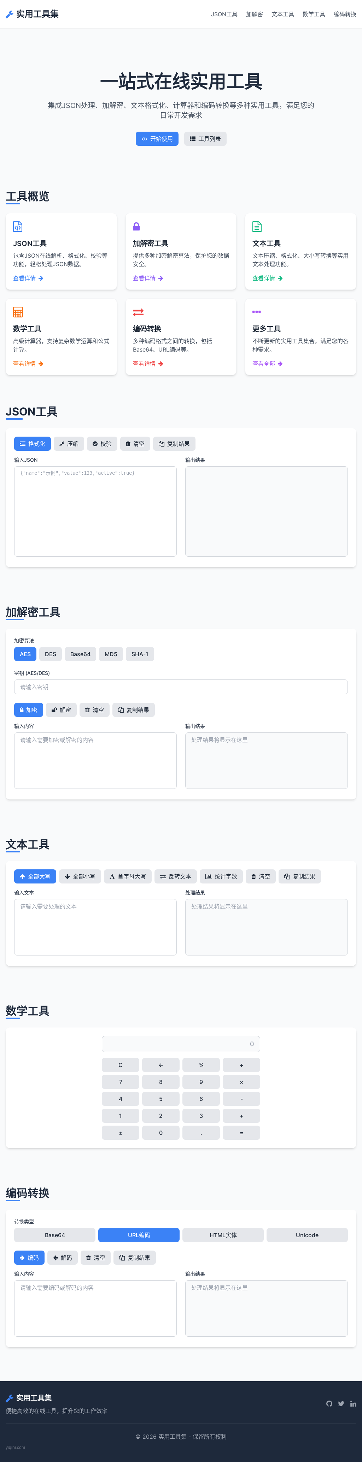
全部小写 (83, 876)
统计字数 (225, 876)
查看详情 (24, 278)
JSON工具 (224, 14)
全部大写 (39, 876)
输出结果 (195, 460)
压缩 (72, 443)
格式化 (36, 443)
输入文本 (24, 892)
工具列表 (209, 138)
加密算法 (24, 640)
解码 (65, 1257)
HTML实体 (223, 1235)
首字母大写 (131, 876)
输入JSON (25, 460)
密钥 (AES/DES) (32, 673)
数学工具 (314, 14)
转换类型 (24, 1221)
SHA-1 (140, 654)
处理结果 (195, 892)
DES (50, 654)
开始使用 (161, 138)
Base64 (80, 654)
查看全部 (263, 363)
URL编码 (139, 1235)
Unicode (307, 1235)
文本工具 (283, 14)
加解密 (254, 14)
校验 (105, 443)
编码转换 (345, 14)
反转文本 (179, 876)
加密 (31, 709)
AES (25, 654)
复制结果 (178, 443)
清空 (138, 443)
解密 (64, 709)
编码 (32, 1257)
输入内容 (24, 726)
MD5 (111, 654)
